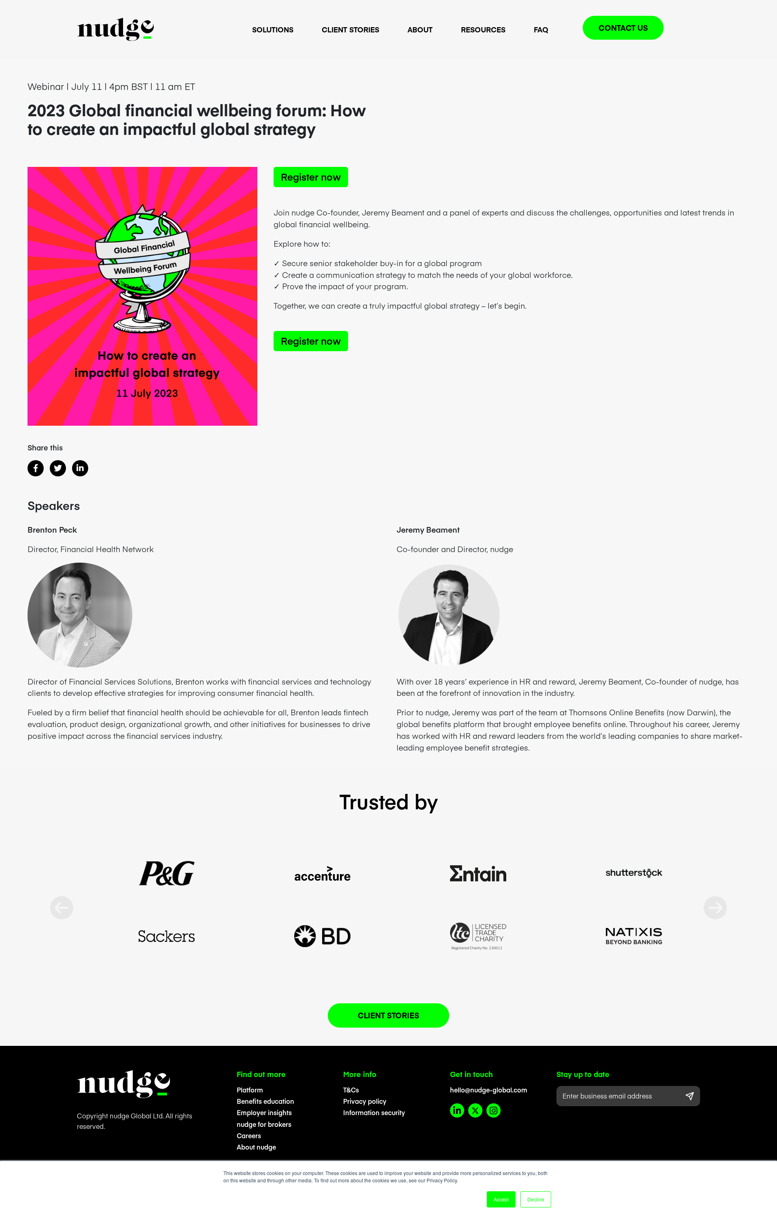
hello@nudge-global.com (488, 1089)
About (420, 29)
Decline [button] (535, 1199)
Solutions (272, 29)
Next (715, 907)
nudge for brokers (264, 1124)
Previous (62, 907)
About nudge (256, 1146)
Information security (374, 1112)
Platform (250, 1089)
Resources (483, 29)
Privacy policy (364, 1101)
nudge (115, 29)
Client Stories (350, 29)
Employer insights (264, 1112)
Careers (249, 1135)
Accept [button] (501, 1199)
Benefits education (265, 1101)
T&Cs (351, 1089)
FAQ (541, 29)
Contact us (623, 27)
